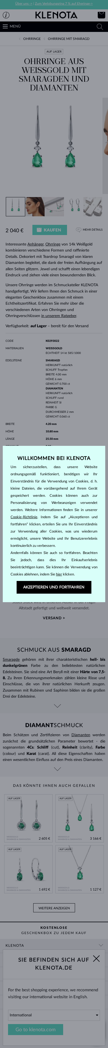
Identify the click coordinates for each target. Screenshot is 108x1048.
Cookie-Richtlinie (24, 517)
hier (59, 574)
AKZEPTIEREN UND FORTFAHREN (53, 587)
